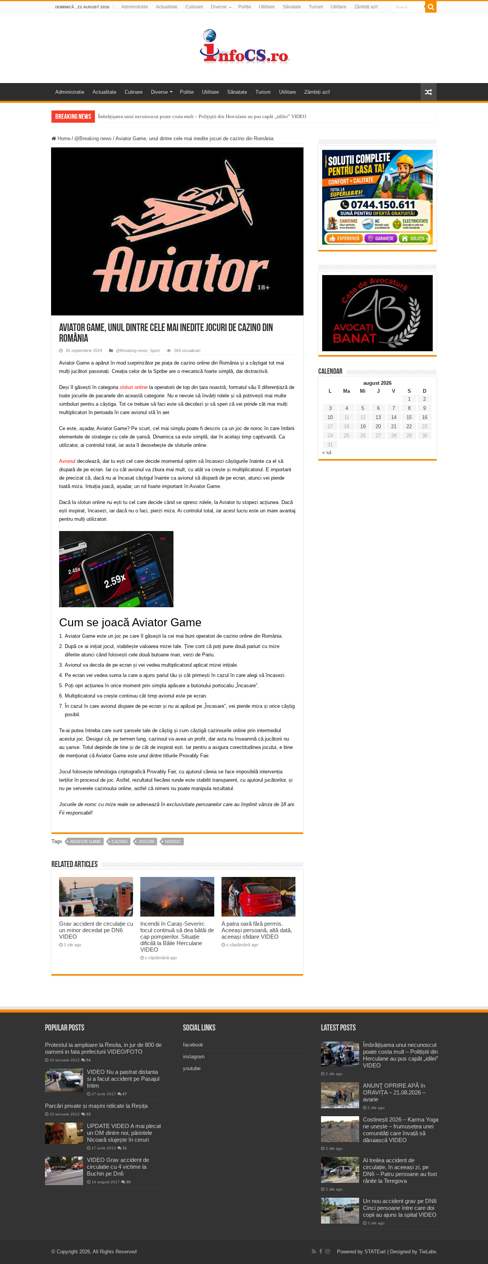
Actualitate (167, 7)
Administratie (134, 7)
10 (330, 417)
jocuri (146, 841)
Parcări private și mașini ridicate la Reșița (96, 1105)
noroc (173, 841)
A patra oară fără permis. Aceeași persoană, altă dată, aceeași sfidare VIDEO (257, 930)
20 (378, 426)
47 (124, 1094)
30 (128, 1182)
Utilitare (267, 7)
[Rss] (314, 1251)
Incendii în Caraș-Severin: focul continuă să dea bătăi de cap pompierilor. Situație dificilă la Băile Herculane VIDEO (177, 936)
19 (363, 426)
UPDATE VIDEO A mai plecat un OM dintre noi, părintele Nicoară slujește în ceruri (124, 1133)
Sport (155, 350)
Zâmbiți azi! (366, 7)
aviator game (85, 841)
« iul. (327, 452)
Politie (244, 7)
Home (63, 138)
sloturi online (134, 387)
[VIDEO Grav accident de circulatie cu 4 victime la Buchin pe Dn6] (64, 1171)
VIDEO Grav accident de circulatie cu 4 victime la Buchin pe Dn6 (118, 1167)
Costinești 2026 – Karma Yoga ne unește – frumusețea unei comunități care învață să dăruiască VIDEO (400, 1129)
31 (124, 1148)
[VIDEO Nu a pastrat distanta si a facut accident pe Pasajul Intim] (64, 1080)
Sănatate (292, 7)
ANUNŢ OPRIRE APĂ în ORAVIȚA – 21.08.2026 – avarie (394, 1092)
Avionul (67, 461)
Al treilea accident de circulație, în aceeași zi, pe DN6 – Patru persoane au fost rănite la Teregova (400, 1170)
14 (393, 417)
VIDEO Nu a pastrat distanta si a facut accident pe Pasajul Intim (123, 1079)
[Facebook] (320, 1251)
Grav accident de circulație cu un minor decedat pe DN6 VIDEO (96, 930)
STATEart (375, 1251)
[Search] (431, 7)
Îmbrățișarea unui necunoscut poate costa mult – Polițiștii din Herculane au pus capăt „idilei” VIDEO (202, 116)
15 (409, 417)
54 (88, 1060)
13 (378, 417)
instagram (194, 1056)
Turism (316, 7)
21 (393, 426)
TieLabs (428, 1251)
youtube (192, 1068)
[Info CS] (244, 46)
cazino (120, 841)
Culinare (194, 7)
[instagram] (327, 1251)
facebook (193, 1045)
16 (424, 417)
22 (409, 426)
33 (88, 1114)
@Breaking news (93, 138)
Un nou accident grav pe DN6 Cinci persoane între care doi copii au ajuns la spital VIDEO (400, 1208)
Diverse (219, 7)
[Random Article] (429, 92)
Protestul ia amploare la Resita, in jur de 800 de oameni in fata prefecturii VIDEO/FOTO (103, 1048)
